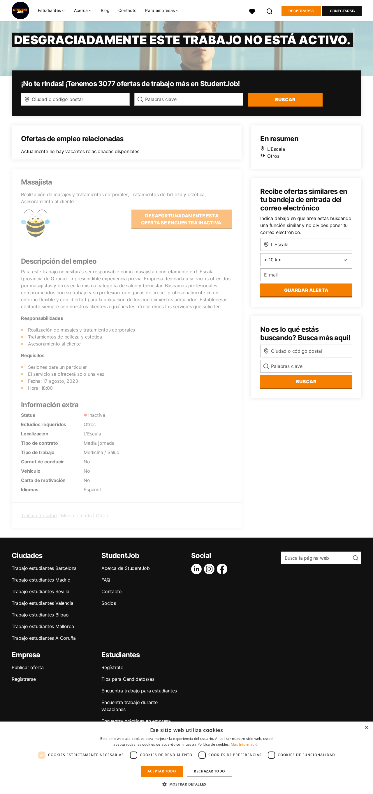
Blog (105, 10)
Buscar (285, 99)
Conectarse (342, 11)
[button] (186, 784)
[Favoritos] (252, 10)
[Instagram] (210, 569)
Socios (108, 603)
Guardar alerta (306, 290)
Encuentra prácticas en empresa (136, 721)
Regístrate (112, 667)
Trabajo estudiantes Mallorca (43, 626)
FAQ (105, 580)
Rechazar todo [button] (209, 771)
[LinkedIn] (197, 569)
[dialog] (186, 758)
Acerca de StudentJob (125, 568)
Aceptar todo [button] (161, 771)
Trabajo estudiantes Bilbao (40, 615)
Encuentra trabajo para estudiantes (139, 691)
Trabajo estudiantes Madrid (41, 580)
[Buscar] (270, 10)
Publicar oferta (28, 667)
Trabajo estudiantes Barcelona (44, 568)
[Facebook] (223, 569)
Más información (245, 744)
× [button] (366, 728)
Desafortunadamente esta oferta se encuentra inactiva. (182, 219)
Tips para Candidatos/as (127, 679)
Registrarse (301, 11)
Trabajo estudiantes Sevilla (40, 591)
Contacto (127, 10)
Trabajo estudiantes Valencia (42, 603)
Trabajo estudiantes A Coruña (43, 638)
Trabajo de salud (39, 515)
